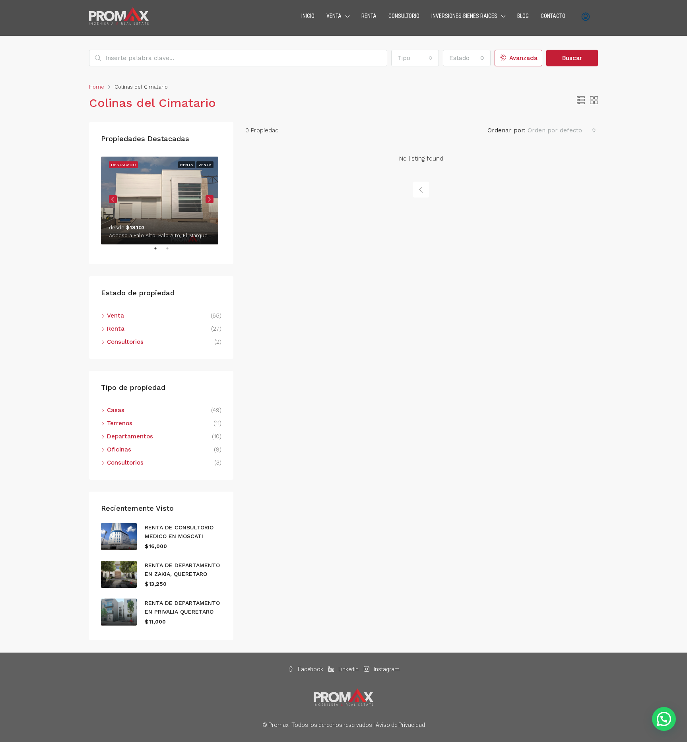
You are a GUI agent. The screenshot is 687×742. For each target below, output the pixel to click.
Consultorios (125, 341)
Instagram (386, 669)
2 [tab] (171, 252)
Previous (113, 199)
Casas (115, 410)
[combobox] (415, 58)
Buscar (572, 58)
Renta (115, 328)
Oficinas (119, 449)
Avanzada (522, 58)
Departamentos (130, 436)
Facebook (310, 669)
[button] (664, 719)
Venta (115, 315)
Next (209, 199)
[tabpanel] (161, 198)
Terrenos (119, 423)
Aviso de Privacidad (400, 725)
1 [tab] (159, 252)
